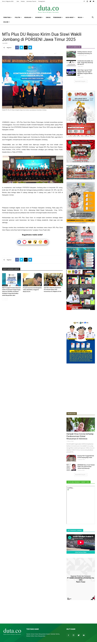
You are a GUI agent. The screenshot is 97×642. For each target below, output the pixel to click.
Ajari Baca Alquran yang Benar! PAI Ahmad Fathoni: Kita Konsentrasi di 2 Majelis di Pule (52, 289)
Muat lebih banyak (80, 81)
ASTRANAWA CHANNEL (75, 530)
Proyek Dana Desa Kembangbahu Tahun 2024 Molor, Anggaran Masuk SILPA (32, 289)
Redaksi (23, 1)
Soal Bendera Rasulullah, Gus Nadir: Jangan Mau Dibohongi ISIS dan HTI (85, 62)
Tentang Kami (41, 1)
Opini (68, 430)
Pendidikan (57, 17)
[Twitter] (90, 1)
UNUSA (48, 17)
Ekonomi (38, 17)
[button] (92, 17)
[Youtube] (93, 1)
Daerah (25, 285)
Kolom (5, 22)
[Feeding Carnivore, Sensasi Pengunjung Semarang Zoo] (71, 54)
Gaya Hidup (70, 17)
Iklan (18, 1)
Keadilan (27, 17)
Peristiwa (7, 17)
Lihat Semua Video (80, 552)
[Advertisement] (32, 116)
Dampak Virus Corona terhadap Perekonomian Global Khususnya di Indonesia (79, 436)
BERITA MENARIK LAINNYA (11, 269)
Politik (17, 17)
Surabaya (5, 285)
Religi (80, 17)
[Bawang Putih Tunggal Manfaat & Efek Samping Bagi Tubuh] (71, 458)
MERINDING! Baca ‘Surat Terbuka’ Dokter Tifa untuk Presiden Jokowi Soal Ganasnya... (86, 466)
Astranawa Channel (31, 1)
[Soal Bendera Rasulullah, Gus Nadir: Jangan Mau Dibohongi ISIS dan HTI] (71, 63)
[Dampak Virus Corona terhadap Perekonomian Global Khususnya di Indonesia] (80, 425)
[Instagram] (87, 1)
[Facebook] (84, 1)
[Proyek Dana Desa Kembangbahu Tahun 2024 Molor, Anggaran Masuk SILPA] (32, 279)
